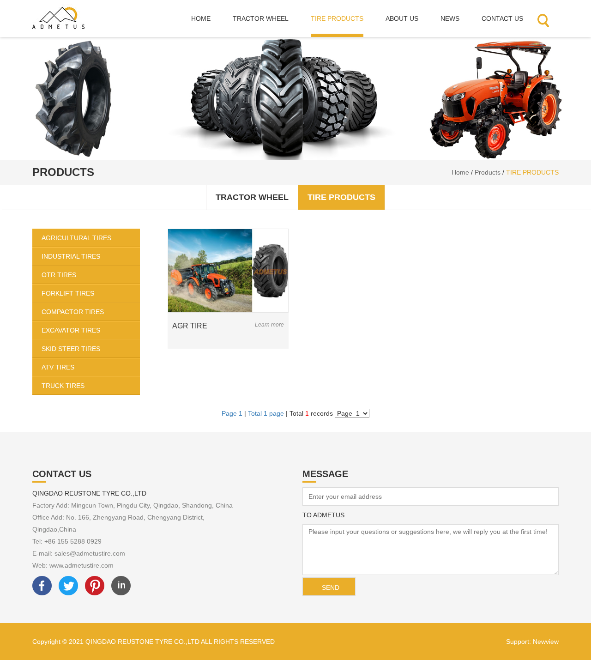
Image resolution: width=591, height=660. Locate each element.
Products (488, 172)
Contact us (502, 18)
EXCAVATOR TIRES (71, 330)
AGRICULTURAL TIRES (76, 238)
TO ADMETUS (323, 515)
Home (201, 18)
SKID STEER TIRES (71, 348)
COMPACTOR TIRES (73, 311)
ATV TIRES (58, 367)
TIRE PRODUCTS (532, 172)
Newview (546, 641)
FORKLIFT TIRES (68, 293)
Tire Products (337, 18)
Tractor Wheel (261, 18)
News (449, 18)
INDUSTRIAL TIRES (71, 256)
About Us (402, 18)
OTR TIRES (59, 275)
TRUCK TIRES (63, 385)
